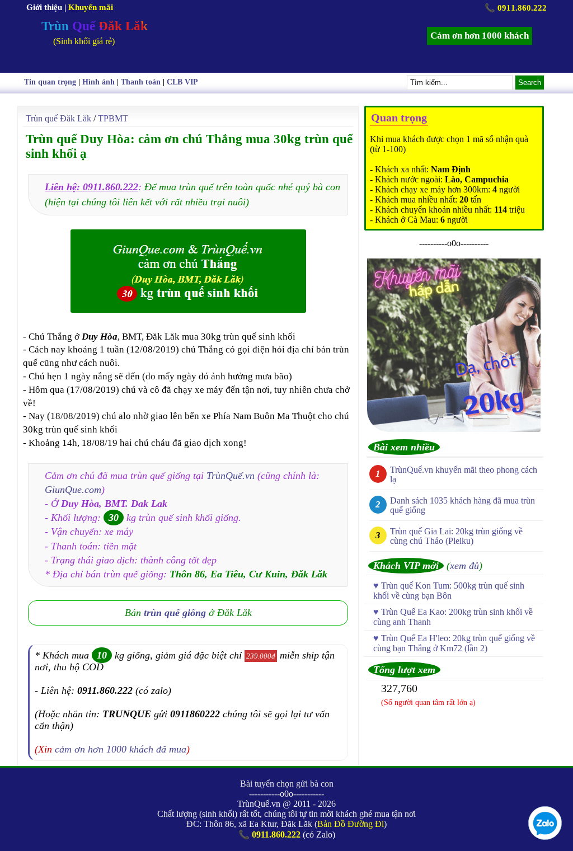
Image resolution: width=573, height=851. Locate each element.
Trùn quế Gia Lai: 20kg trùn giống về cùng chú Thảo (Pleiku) (456, 536)
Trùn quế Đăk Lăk (58, 118)
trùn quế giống (175, 612)
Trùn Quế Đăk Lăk (94, 26)
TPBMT (113, 118)
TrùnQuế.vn (230, 475)
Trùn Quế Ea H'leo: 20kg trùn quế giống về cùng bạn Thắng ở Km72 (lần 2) (454, 643)
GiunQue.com (73, 489)
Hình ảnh (98, 82)
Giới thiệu (44, 7)
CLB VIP (182, 82)
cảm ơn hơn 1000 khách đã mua (120, 749)
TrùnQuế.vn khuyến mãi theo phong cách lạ (463, 474)
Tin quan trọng (50, 82)
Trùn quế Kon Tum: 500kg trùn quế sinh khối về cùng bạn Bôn (448, 590)
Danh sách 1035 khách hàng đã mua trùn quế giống (462, 505)
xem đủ (464, 565)
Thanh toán (141, 82)
